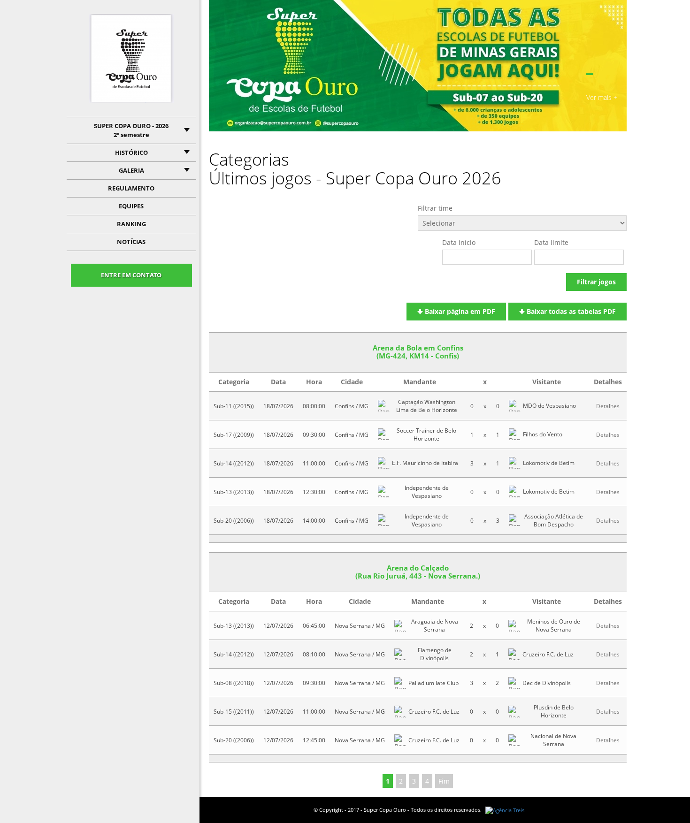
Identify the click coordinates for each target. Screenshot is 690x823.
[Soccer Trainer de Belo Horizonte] (384, 434)
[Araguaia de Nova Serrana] (400, 626)
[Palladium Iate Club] (400, 683)
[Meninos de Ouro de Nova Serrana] (514, 626)
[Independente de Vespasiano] (384, 491)
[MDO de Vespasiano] (515, 406)
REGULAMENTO (131, 188)
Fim (444, 781)
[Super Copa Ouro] (131, 58)
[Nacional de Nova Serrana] (514, 740)
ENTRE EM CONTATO (131, 275)
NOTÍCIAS (131, 241)
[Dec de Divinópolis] (514, 683)
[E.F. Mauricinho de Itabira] (384, 463)
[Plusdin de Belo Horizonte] (514, 711)
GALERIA (131, 170)
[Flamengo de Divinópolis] (400, 654)
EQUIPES (131, 206)
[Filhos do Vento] (515, 434)
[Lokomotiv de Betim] (515, 463)
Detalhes (608, 406)
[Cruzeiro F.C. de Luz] (514, 654)
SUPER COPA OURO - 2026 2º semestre (131, 130)
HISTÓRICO (131, 152)
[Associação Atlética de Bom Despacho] (515, 520)
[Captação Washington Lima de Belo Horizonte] (384, 406)
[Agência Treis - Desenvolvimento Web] (504, 809)
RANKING (131, 224)
